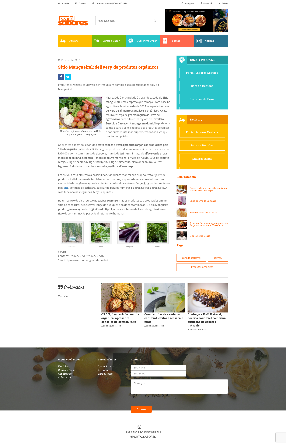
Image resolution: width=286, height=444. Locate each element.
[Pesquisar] (154, 20)
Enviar (141, 409)
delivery (218, 257)
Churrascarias (202, 158)
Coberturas (65, 373)
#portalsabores (143, 437)
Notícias (63, 366)
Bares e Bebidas (202, 86)
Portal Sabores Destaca (202, 72)
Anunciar (104, 370)
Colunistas (65, 377)
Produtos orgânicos (202, 267)
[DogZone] (196, 20)
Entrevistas (105, 373)
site (66, 187)
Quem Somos (106, 366)
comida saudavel (191, 257)
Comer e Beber (67, 370)
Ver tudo (63, 296)
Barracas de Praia (202, 99)
